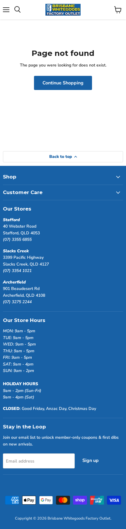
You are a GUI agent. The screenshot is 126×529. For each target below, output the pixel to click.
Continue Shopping (63, 83)
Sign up (90, 460)
